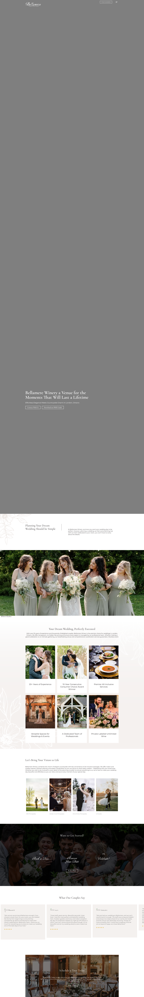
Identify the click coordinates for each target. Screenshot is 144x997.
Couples (75, 897)
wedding (91, 531)
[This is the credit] (107, 795)
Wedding (30, 529)
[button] (116, 2)
